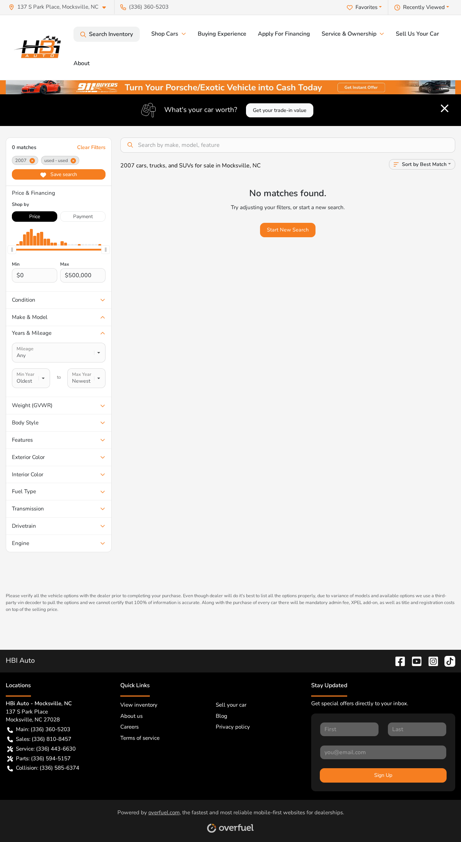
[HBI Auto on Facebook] (397, 660)
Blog (221, 716)
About (81, 63)
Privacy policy (233, 726)
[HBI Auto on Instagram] (430, 660)
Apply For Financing (284, 34)
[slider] (12, 250)
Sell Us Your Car (417, 34)
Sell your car (231, 704)
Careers (129, 726)
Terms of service (140, 738)
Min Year (26, 374)
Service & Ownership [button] (349, 34)
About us (131, 716)
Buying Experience (222, 34)
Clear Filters (91, 147)
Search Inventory (111, 34)
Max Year (81, 374)
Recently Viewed (424, 7)
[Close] (444, 108)
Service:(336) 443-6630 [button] (46, 748)
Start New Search (288, 229)
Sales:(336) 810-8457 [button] (43, 739)
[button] (60, 7)
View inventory (138, 704)
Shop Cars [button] (164, 34)
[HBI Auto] (40, 47)
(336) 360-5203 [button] (149, 6)
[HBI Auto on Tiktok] (447, 660)
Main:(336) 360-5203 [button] (43, 729)
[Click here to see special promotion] (230, 86)
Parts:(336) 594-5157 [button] (43, 758)
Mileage (25, 349)
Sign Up (383, 775)
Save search (63, 174)
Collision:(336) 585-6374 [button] (47, 767)
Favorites (366, 7)
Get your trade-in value (279, 110)
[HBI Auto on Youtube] (414, 660)
